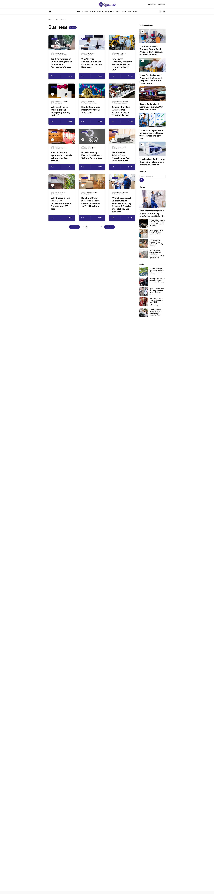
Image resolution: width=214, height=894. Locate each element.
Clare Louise (90, 101)
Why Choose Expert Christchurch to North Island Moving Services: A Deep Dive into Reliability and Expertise (122, 205)
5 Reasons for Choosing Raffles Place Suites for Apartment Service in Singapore (157, 223)
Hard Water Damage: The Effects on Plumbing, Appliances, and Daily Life (151, 213)
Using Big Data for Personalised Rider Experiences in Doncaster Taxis (155, 312)
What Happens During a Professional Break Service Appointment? (157, 280)
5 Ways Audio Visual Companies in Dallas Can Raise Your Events (151, 107)
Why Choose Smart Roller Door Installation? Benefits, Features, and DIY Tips (61, 203)
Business (56, 19)
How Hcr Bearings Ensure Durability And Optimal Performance (91, 155)
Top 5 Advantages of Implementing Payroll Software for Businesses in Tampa (61, 63)
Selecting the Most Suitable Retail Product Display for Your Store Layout (121, 111)
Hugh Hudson (60, 53)
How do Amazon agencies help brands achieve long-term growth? (61, 156)
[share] (52, 46)
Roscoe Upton (121, 53)
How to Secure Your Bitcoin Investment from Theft (90, 110)
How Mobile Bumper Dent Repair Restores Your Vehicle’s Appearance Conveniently (156, 302)
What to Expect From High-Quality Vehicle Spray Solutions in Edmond (156, 291)
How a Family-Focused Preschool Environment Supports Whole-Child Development (150, 79)
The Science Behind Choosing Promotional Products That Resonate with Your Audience (151, 50)
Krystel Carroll (91, 53)
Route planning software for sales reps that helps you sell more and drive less (151, 134)
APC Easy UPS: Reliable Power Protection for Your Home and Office (121, 156)
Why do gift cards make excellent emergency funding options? (60, 111)
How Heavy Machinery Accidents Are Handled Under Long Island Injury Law (122, 64)
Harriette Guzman (61, 101)
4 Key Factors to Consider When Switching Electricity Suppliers (156, 243)
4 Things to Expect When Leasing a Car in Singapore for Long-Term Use (156, 271)
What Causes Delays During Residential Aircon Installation (156, 232)
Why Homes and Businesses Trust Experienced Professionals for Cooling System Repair (157, 254)
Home (50, 19)
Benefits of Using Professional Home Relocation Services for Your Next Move (90, 202)
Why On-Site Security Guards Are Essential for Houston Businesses (91, 63)
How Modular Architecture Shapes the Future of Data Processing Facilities (152, 162)
